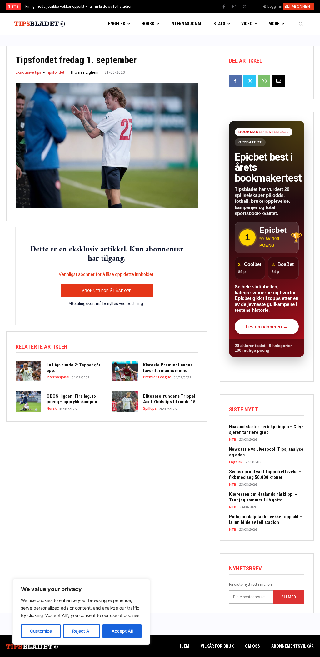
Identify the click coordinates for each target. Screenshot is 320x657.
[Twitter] (244, 6)
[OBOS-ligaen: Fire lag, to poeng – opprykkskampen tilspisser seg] (28, 401)
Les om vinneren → (267, 326)
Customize (41, 631)
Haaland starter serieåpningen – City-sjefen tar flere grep (266, 429)
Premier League (157, 377)
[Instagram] (234, 6)
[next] (176, 6)
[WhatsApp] (264, 81)
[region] (81, 612)
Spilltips (150, 408)
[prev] (166, 6)
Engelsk (235, 462)
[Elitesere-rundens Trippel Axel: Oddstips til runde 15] (125, 401)
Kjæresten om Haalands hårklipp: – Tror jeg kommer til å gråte (263, 497)
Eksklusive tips (28, 72)
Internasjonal (58, 377)
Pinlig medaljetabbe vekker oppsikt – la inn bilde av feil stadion (78, 6)
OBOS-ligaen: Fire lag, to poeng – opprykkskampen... (74, 399)
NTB (232, 439)
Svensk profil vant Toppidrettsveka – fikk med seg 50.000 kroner (265, 474)
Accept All (122, 631)
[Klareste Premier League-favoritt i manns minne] (125, 371)
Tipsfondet (55, 72)
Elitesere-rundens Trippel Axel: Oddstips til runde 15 (169, 399)
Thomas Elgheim (85, 72)
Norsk (52, 408)
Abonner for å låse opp (106, 290)
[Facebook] (224, 6)
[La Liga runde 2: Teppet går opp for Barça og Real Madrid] (28, 371)
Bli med (288, 597)
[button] (300, 23)
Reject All (81, 631)
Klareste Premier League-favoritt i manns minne (169, 367)
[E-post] (278, 81)
